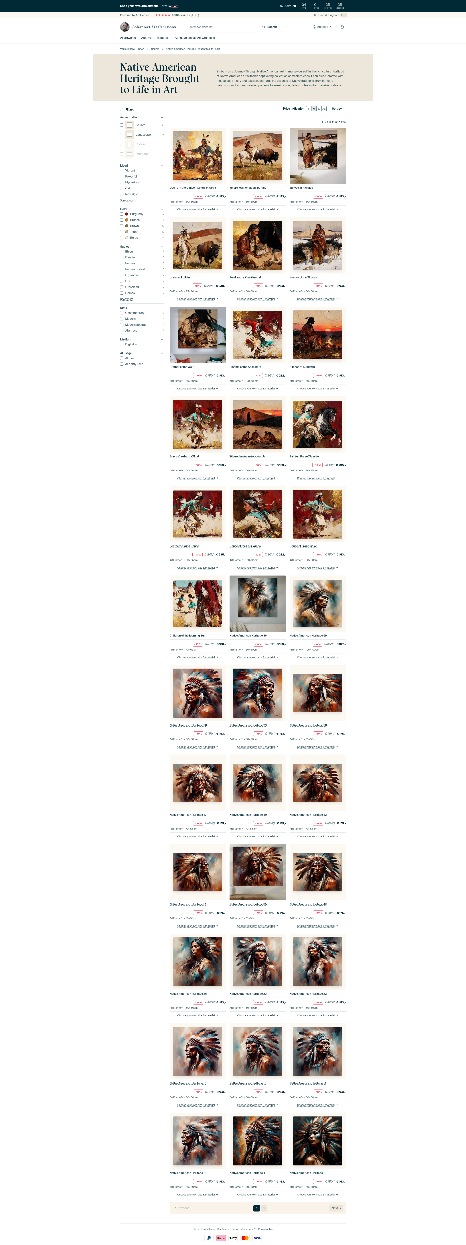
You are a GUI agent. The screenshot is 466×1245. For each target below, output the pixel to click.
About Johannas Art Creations (195, 38)
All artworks (128, 38)
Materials (163, 38)
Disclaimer (223, 1229)
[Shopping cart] (342, 27)
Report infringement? (243, 1229)
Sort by (337, 108)
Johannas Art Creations (154, 27)
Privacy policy (265, 1229)
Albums (146, 38)
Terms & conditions (204, 1229)
